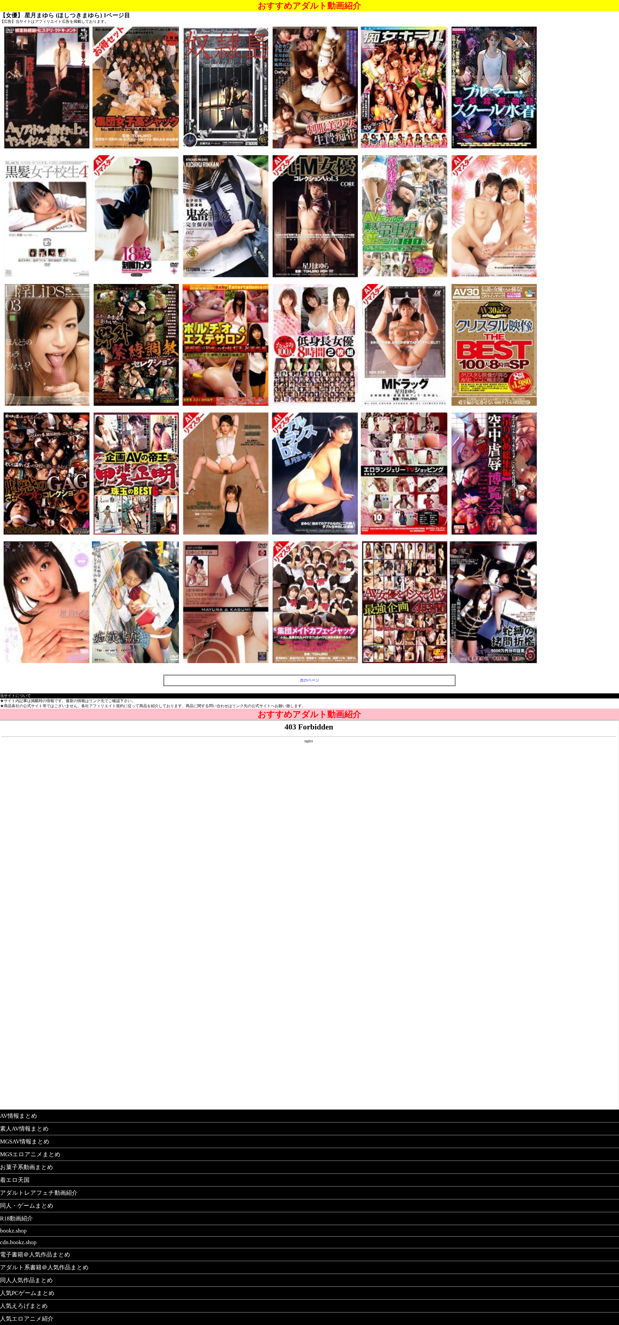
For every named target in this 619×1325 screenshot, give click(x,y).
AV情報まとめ (18, 1116)
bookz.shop (13, 1230)
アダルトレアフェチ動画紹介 (39, 1193)
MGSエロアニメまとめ (30, 1154)
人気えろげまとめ (24, 1306)
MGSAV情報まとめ (25, 1141)
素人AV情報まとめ (24, 1129)
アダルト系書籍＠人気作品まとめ (44, 1267)
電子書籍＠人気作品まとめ (35, 1254)
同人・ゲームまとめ (26, 1205)
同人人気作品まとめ (26, 1280)
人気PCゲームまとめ (27, 1293)
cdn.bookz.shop (18, 1242)
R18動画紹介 (16, 1218)
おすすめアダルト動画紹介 (309, 5)
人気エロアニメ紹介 (26, 1319)
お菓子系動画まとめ (26, 1167)
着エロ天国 (14, 1180)
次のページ (309, 680)
